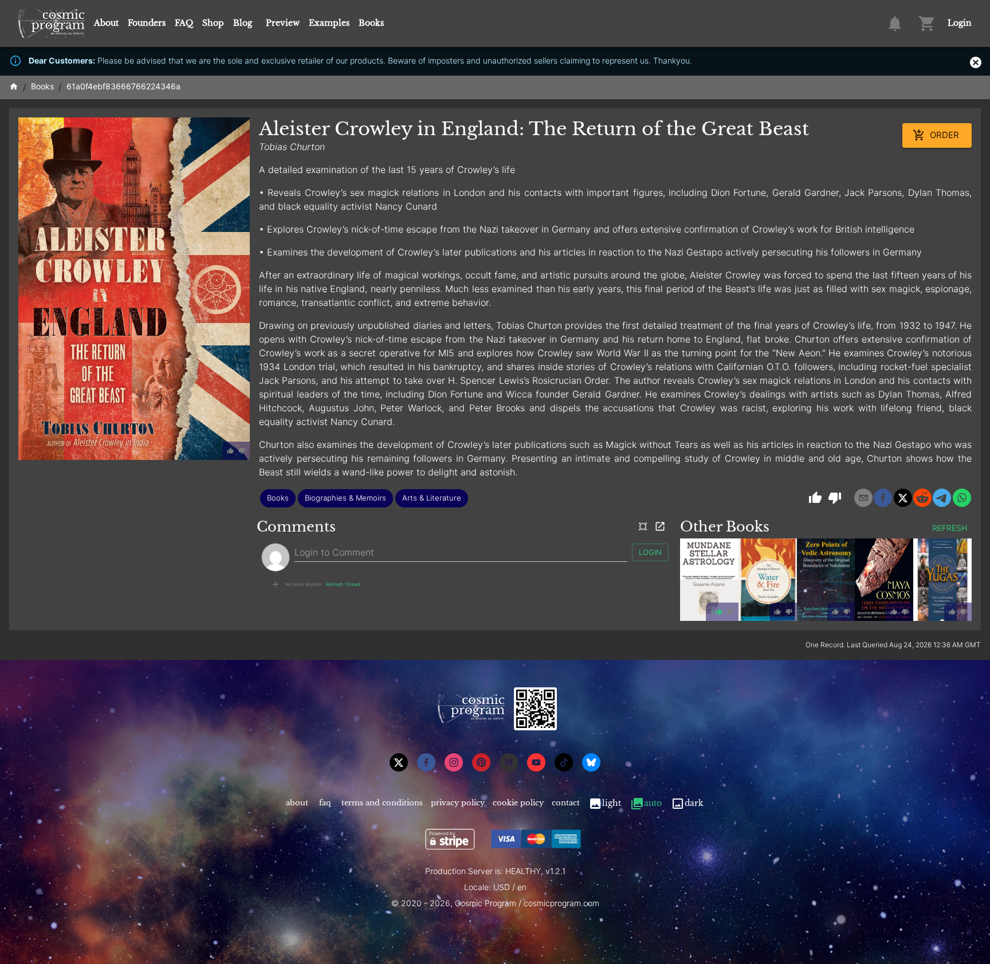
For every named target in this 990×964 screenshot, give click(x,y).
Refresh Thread (343, 584)
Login (960, 23)
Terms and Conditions (382, 803)
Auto (653, 803)
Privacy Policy (458, 803)
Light (611, 803)
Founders (147, 23)
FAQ (184, 23)
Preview (283, 23)
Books (371, 23)
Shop (213, 23)
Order (944, 134)
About (106, 23)
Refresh (949, 528)
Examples (329, 23)
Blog (242, 23)
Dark (694, 803)
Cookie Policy (518, 803)
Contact (566, 803)
